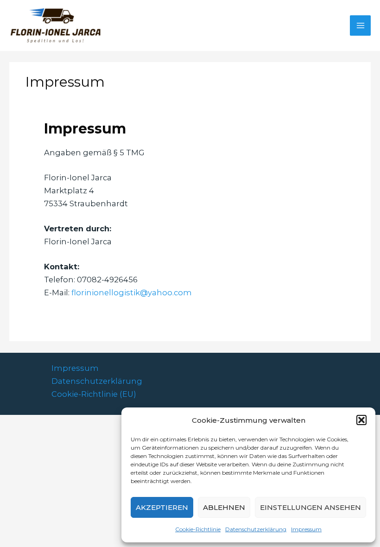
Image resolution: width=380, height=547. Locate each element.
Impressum (306, 529)
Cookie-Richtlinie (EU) (93, 394)
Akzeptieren (162, 507)
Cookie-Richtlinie (198, 529)
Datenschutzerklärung (255, 529)
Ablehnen (224, 507)
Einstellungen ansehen (310, 507)
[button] (361, 420)
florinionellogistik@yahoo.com (131, 292)
